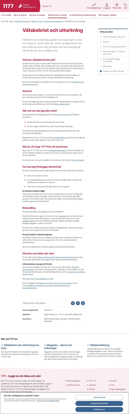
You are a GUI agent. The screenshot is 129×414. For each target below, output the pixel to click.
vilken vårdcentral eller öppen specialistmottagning (57, 257)
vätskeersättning (28, 221)
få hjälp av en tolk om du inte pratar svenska (55, 283)
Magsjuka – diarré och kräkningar (58, 347)
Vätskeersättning (99, 345)
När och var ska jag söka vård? (114, 47)
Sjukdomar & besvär (22, 21)
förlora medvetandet (62, 104)
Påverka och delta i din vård (113, 71)
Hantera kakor (99, 397)
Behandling (107, 66)
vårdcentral (42, 114)
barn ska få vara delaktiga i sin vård (40, 279)
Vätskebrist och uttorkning (75, 21)
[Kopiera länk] (78, 303)
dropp (47, 240)
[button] (83, 303)
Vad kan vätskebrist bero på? (114, 37)
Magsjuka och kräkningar (53, 21)
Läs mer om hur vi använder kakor (48, 401)
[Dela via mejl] (73, 303)
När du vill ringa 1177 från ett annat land (114, 52)
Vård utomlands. (78, 160)
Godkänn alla (99, 409)
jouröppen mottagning (61, 114)
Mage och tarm (37, 21)
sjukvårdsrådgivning (60, 137)
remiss (46, 260)
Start (11, 21)
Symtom (106, 42)
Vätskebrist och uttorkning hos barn (20, 347)
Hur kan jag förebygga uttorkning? (111, 60)
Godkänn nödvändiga (99, 403)
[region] (64, 403)
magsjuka (62, 216)
